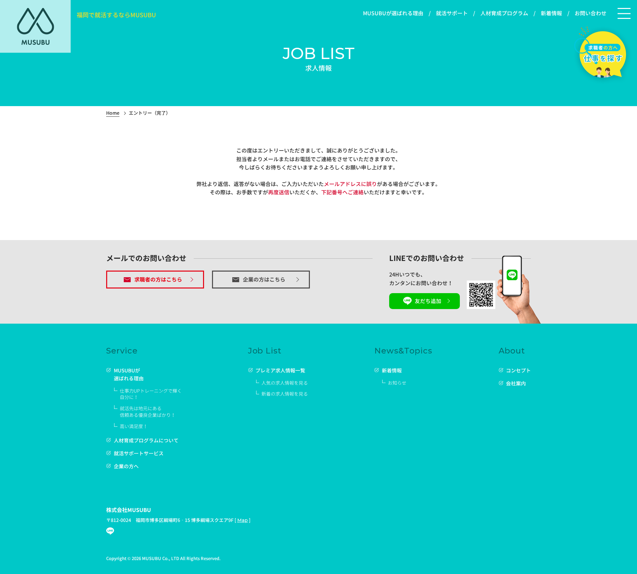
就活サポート (452, 13)
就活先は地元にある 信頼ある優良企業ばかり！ (148, 411)
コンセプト (518, 370)
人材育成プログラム (504, 13)
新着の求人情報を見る (284, 394)
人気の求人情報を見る (284, 383)
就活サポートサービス (139, 453)
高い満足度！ (134, 426)
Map (242, 520)
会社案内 (516, 383)
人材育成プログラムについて (146, 440)
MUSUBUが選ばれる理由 (393, 13)
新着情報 (551, 13)
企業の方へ (126, 466)
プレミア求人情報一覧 (280, 370)
